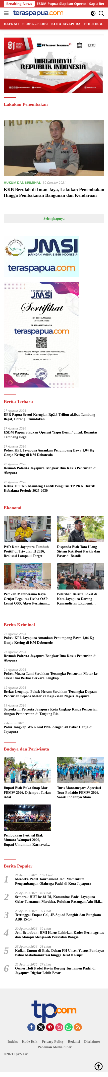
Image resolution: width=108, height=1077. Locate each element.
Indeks (13, 1042)
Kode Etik (29, 1042)
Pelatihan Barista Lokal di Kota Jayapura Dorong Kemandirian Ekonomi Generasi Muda (77, 599)
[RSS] (78, 1027)
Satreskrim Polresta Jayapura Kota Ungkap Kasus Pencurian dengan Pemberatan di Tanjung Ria (50, 712)
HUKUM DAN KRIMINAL (22, 182)
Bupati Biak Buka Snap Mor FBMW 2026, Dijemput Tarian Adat (27, 792)
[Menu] (7, 13)
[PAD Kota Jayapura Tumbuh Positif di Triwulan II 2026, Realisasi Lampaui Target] (27, 529)
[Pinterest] (50, 1027)
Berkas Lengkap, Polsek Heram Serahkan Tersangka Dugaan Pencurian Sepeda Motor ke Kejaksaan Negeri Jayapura (50, 694)
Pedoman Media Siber (55, 1047)
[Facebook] (31, 1027)
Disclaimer (92, 1042)
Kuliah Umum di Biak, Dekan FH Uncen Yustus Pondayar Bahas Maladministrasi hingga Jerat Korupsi (59, 953)
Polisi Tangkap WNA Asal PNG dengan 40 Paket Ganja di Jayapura (48, 729)
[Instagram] (59, 1027)
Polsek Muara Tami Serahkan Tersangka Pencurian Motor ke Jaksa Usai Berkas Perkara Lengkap (50, 676)
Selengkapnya (54, 218)
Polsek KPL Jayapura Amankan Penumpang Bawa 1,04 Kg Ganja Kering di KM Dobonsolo (49, 452)
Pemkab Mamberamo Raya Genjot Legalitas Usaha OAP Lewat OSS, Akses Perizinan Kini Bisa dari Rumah (25, 599)
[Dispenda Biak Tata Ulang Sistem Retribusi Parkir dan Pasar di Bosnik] (80, 529)
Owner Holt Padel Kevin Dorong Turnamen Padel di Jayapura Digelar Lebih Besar (55, 970)
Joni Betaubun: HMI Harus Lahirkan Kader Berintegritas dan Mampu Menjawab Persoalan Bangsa (59, 935)
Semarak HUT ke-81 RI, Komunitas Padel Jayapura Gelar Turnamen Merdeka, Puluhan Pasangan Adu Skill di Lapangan (58, 899)
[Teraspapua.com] (37, 13)
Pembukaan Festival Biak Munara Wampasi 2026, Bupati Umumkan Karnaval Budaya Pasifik (25, 840)
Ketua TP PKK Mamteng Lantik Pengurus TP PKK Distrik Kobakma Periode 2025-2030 (49, 488)
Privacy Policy (53, 1042)
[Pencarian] (101, 13)
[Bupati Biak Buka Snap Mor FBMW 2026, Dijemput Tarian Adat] (27, 770)
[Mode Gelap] (93, 13)
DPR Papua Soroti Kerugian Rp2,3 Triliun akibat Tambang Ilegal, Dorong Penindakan (49, 417)
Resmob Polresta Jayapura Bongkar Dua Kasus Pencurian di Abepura (50, 470)
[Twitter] (41, 1027)
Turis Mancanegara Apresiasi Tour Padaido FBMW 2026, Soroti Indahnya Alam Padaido (79, 793)
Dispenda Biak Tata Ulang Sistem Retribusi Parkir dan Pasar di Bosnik (78, 551)
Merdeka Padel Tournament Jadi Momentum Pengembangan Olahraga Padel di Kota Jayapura (53, 881)
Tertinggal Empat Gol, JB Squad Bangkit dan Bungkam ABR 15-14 (58, 917)
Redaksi (74, 1042)
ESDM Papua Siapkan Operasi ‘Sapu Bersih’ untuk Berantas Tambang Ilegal (50, 434)
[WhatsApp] (69, 1027)
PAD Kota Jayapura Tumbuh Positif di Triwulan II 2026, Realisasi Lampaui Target (26, 551)
